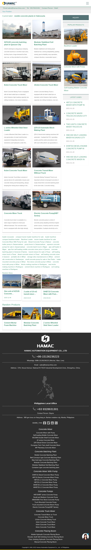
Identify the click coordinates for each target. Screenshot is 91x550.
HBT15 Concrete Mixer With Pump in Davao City (75, 103)
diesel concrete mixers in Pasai (28, 254)
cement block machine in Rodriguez (37, 267)
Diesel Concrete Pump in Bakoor (39, 242)
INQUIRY (76, 17)
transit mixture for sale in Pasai (39, 252)
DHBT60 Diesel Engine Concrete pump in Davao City (76, 147)
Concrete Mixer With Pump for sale (14, 242)
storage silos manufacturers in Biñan (40, 257)
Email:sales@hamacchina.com (14, 8)
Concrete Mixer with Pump (74, 67)
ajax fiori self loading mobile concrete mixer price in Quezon (29, 249)
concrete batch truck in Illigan (37, 247)
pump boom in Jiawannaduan (35, 244)
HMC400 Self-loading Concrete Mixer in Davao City (76, 158)
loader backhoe (50, 237)
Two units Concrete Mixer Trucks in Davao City (76, 125)
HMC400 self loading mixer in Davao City (76, 136)
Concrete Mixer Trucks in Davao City (76, 114)
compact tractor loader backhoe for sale (30, 237)
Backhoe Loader (27, 239)
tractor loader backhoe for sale (45, 239)
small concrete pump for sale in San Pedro (40, 259)
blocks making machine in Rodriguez (34, 264)
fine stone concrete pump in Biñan (39, 262)
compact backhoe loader (11, 239)
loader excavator (8, 237)
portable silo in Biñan (18, 257)
